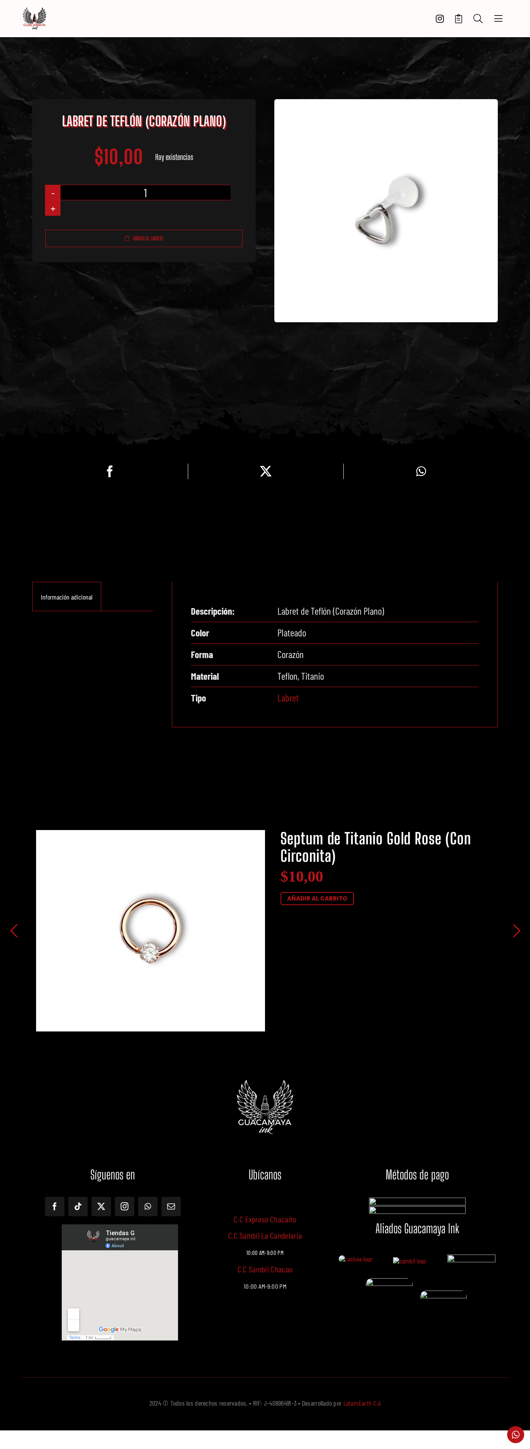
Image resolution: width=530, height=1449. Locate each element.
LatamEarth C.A (362, 1403)
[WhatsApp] (421, 471)
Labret (288, 697)
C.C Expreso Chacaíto (265, 1219)
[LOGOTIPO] (34, 10)
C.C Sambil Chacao (265, 1269)
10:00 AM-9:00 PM (265, 1286)
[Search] (478, 19)
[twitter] (101, 1206)
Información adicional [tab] (66, 597)
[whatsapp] (148, 1206)
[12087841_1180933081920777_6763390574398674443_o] (409, 1260)
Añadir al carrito (148, 238)
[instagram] (124, 1206)
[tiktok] (78, 1206)
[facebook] (54, 1206)
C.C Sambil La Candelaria (265, 1235)
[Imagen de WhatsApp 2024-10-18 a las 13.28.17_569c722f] (389, 1281)
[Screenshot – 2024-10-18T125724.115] (443, 1294)
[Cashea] (355, 1259)
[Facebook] (110, 471)
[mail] (171, 1206)
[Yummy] (471, 1258)
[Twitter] (265, 471)
